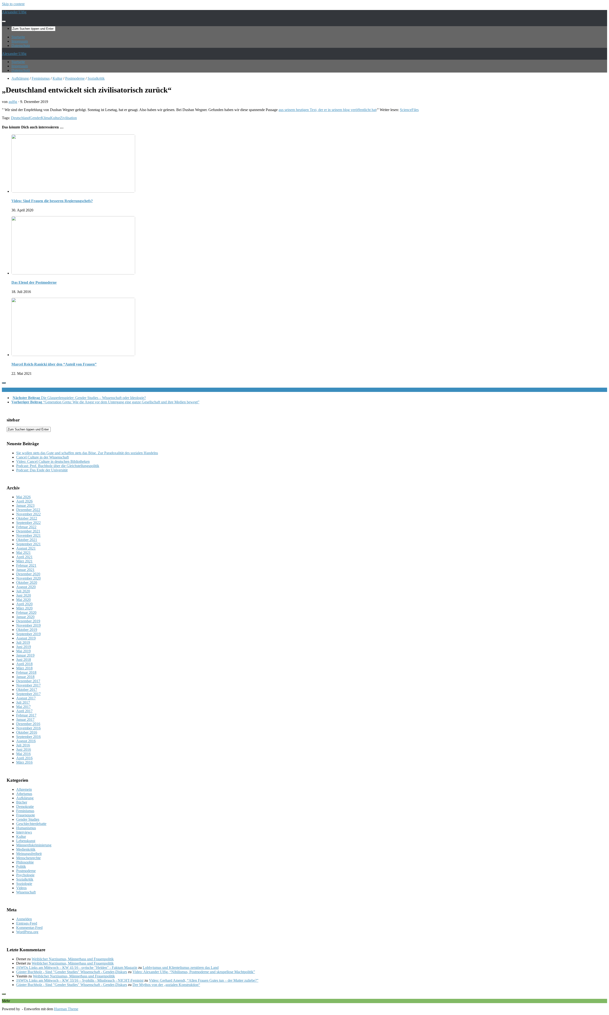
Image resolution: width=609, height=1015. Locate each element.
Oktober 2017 (26, 690)
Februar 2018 (26, 672)
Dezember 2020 (28, 574)
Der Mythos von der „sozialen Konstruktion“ (166, 985)
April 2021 (24, 557)
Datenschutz (20, 46)
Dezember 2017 (28, 681)
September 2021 (28, 544)
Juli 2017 (23, 702)
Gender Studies (27, 819)
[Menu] (4, 21)
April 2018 (24, 664)
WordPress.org (27, 932)
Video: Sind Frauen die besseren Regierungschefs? (52, 201)
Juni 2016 (23, 749)
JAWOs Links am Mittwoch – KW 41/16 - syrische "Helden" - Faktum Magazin (76, 968)
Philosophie (25, 862)
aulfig (13, 102)
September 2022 (28, 523)
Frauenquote (25, 815)
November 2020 (28, 578)
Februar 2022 (26, 527)
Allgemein (24, 789)
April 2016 (24, 758)
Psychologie (25, 875)
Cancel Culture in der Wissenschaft (42, 457)
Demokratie (25, 807)
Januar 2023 (25, 505)
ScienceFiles (409, 110)
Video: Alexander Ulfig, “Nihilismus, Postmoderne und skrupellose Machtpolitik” (194, 972)
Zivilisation (68, 118)
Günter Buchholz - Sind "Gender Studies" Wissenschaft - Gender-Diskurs (71, 972)
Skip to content (13, 4)
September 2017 (28, 694)
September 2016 (28, 737)
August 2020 (26, 587)
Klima (45, 118)
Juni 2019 (23, 647)
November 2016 (28, 728)
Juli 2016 (23, 745)
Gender (35, 118)
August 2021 (26, 548)
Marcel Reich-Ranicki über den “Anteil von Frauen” (54, 364)
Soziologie (24, 884)
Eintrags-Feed (26, 923)
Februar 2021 (26, 565)
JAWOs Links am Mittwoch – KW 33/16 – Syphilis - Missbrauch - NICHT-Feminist (79, 980)
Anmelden (24, 919)
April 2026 (24, 501)
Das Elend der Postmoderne (34, 282)
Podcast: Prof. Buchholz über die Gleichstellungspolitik (57, 466)
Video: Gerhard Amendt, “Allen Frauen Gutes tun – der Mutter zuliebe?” (203, 980)
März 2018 (24, 668)
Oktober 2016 (26, 732)
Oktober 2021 (26, 540)
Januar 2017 (25, 719)
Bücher (21, 802)
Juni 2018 (23, 660)
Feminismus (41, 78)
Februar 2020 (26, 612)
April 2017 (24, 711)
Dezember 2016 (28, 724)
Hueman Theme (66, 1009)
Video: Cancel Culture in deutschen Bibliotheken (53, 461)
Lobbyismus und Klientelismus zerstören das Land (181, 968)
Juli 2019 (23, 642)
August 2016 (26, 741)
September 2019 (28, 634)
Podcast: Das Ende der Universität (42, 470)
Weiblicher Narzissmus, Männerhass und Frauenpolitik (73, 959)
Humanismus (26, 828)
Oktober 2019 (26, 630)
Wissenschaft (26, 892)
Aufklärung (20, 78)
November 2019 (28, 625)
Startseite (18, 37)
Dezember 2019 (28, 621)
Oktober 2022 (26, 518)
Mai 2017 (23, 707)
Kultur (57, 78)
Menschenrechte (28, 858)
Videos (21, 888)
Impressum (19, 41)
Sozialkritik (96, 78)
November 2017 (28, 685)
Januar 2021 (25, 570)
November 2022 (28, 514)
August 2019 (26, 638)
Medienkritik (25, 849)
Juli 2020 (23, 591)
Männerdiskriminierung (33, 845)
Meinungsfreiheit (29, 854)
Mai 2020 (23, 600)
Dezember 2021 (28, 531)
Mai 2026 (23, 497)
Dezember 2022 (28, 510)
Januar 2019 (25, 655)
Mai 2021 (23, 553)
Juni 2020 (23, 595)
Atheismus (24, 794)
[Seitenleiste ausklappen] (4, 383)
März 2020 (24, 608)
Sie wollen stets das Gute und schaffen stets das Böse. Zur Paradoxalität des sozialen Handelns (87, 453)
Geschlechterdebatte (31, 824)
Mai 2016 (23, 754)
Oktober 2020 (26, 583)
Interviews (24, 832)
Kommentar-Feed (29, 928)
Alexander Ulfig (14, 12)
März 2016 (24, 762)
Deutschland (20, 118)
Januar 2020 (25, 617)
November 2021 (28, 535)
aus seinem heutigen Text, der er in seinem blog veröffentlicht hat (327, 110)
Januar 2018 (25, 677)
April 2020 (24, 604)
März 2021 (24, 561)
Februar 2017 (26, 715)
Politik (21, 866)
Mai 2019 (23, 651)
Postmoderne (75, 78)
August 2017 (26, 698)
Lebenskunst (25, 841)
